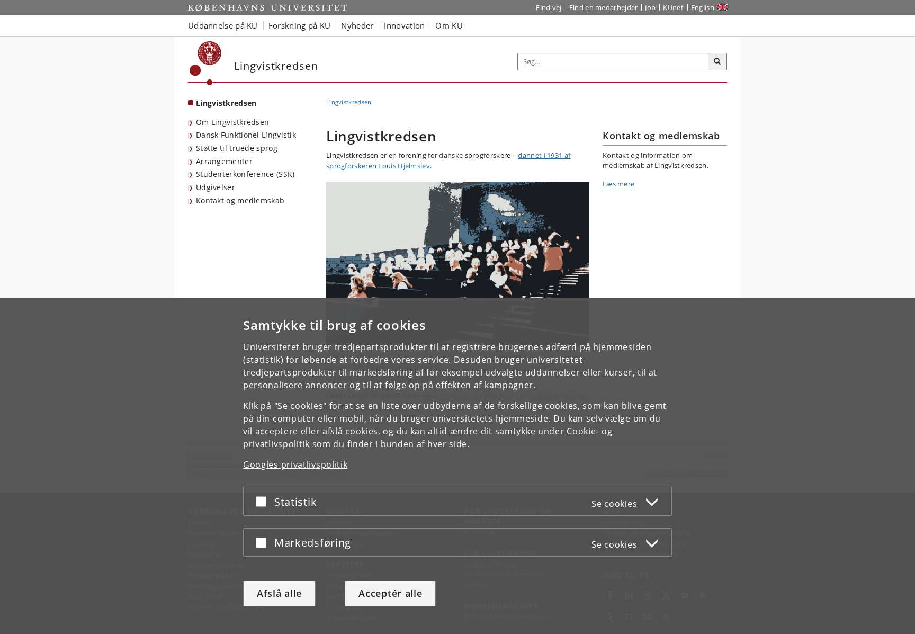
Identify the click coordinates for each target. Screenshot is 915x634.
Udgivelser (215, 187)
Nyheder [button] (357, 25)
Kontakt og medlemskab (240, 200)
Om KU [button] (449, 25)
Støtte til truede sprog (236, 148)
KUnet (673, 7)
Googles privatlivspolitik (295, 464)
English (702, 7)
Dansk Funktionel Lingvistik (246, 135)
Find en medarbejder (603, 7)
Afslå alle (279, 593)
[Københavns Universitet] (206, 63)
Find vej (548, 7)
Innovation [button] (404, 25)
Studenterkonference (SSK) (245, 174)
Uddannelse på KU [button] (223, 25)
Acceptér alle (390, 593)
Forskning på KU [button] (299, 25)
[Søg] (717, 62)
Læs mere (618, 184)
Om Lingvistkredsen (232, 122)
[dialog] (457, 466)
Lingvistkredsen (226, 103)
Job (650, 7)
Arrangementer (224, 161)
